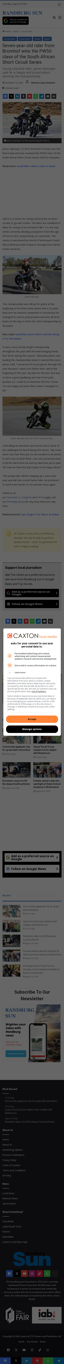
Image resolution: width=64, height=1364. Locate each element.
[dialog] (32, 682)
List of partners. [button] (39, 691)
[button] (32, 672)
